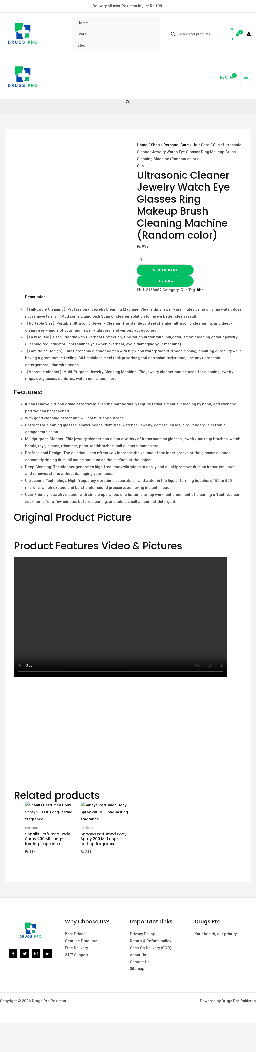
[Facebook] (13, 953)
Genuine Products (81, 941)
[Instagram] (36, 953)
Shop (155, 145)
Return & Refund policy (150, 941)
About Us (138, 955)
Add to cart (165, 270)
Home (83, 23)
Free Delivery (76, 948)
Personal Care (176, 145)
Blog (82, 45)
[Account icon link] (248, 34)
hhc (200, 290)
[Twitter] (24, 953)
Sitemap (137, 968)
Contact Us (140, 962)
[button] (128, 102)
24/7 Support (76, 955)
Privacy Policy (142, 934)
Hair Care (201, 145)
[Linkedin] (48, 953)
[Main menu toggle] (245, 77)
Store (82, 34)
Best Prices (75, 934)
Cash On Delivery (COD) (151, 948)
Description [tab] (35, 297)
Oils (216, 145)
